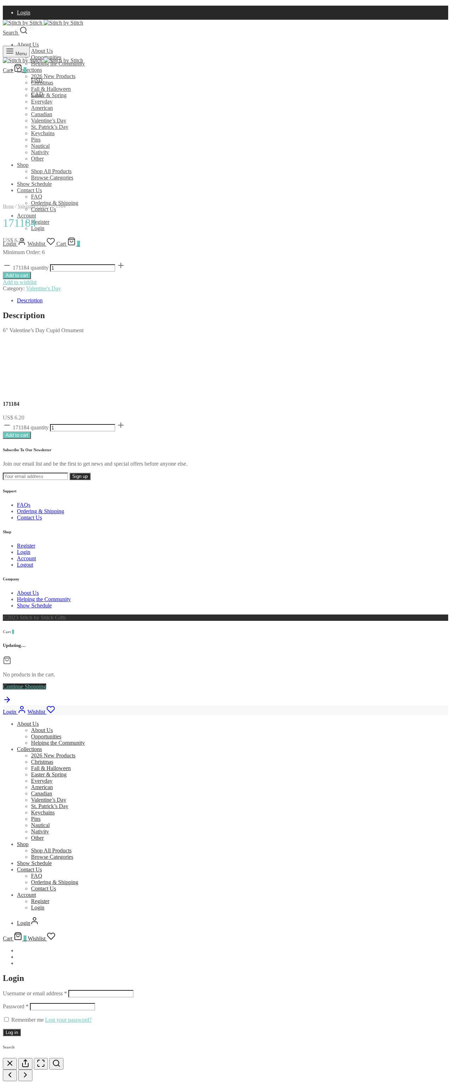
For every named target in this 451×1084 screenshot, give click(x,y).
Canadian (41, 114)
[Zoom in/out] (56, 1064)
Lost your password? (68, 1020)
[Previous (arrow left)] (10, 1075)
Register (40, 222)
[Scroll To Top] (7, 702)
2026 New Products (53, 76)
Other (37, 159)
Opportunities (46, 736)
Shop (23, 165)
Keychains (43, 133)
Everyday (41, 102)
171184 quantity (31, 268)
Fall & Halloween (51, 89)
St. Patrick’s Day (49, 127)
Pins (36, 140)
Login (23, 12)
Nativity (40, 152)
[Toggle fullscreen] (41, 1064)
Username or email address (35, 993)
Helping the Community (44, 599)
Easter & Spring (49, 95)
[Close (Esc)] (10, 1064)
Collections (29, 70)
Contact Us (29, 190)
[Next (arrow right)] (25, 1075)
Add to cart (17, 275)
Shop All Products (51, 171)
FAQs (23, 505)
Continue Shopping (24, 686)
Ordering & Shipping (40, 511)
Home (8, 206)
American (42, 108)
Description (30, 300)
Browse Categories (52, 178)
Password (16, 1006)
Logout (25, 565)
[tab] (232, 300)
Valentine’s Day (48, 121)
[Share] (25, 1064)
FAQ (36, 197)
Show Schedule (34, 184)
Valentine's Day (32, 206)
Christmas (42, 83)
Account (26, 216)
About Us (28, 45)
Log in (12, 1032)
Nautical (40, 146)
